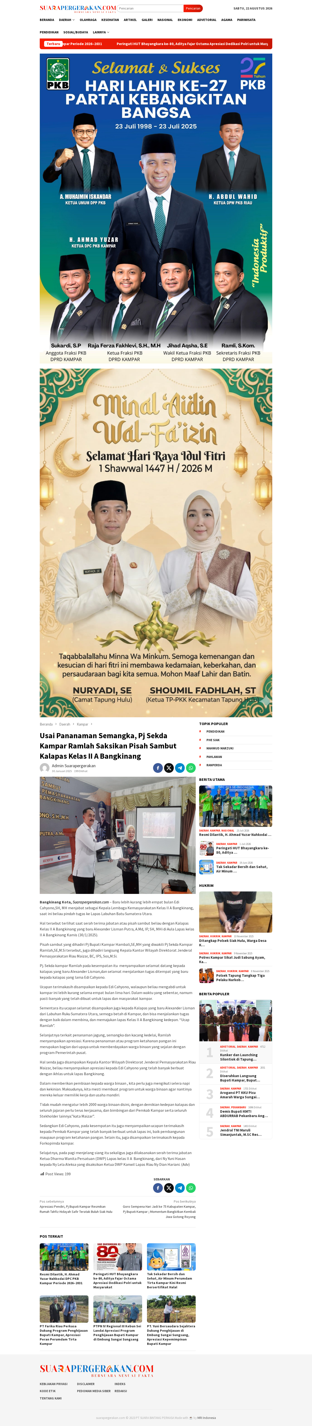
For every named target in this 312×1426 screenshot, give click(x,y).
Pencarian (193, 8)
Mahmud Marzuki (220, 748)
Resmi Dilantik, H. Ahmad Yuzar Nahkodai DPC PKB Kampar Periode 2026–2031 (61, 1278)
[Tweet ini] (169, 768)
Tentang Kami (51, 1398)
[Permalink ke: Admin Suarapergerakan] (44, 767)
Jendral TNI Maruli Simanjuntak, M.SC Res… (241, 1132)
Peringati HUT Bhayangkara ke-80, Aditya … (242, 850)
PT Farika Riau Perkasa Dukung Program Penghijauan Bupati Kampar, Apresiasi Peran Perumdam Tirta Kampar (64, 1335)
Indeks (120, 1384)
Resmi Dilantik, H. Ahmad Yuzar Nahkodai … (235, 835)
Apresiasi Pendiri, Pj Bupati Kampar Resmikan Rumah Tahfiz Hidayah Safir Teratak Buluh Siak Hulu (76, 1206)
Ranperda (214, 765)
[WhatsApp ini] (191, 768)
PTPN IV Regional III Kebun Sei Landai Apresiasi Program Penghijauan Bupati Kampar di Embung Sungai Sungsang (117, 1332)
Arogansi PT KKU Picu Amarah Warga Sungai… (240, 1095)
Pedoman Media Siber (94, 1391)
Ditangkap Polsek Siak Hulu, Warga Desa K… (232, 942)
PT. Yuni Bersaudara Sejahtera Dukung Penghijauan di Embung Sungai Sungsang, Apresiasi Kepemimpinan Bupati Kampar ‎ (171, 1335)
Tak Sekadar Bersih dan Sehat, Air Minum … (242, 869)
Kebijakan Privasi (54, 1384)
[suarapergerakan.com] (78, 8)
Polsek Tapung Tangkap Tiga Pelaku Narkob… (240, 977)
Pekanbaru (238, 1107)
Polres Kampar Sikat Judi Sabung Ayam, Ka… (232, 960)
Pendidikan (215, 731)
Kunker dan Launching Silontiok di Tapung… (239, 1057)
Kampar (215, 830)
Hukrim (215, 936)
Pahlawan (214, 757)
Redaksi (121, 1391)
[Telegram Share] (180, 768)
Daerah (204, 830)
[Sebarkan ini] (158, 768)
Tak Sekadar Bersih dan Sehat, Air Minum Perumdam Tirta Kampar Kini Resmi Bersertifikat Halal (169, 1280)
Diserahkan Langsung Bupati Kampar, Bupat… (240, 1078)
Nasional (227, 830)
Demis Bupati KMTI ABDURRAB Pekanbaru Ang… (244, 1114)
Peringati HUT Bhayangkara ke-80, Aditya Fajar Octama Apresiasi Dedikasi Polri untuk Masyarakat (99, 44)
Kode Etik (48, 1391)
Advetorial (228, 1046)
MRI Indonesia (206, 1418)
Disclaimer (86, 1384)
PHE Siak (213, 740)
